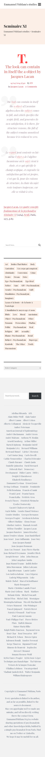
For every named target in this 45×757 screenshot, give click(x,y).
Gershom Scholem (30, 518)
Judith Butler (32, 563)
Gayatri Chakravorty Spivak (21, 507)
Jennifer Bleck (34, 553)
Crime (33, 273)
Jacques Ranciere (14, 532)
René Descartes (25, 633)
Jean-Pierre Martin (30, 549)
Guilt (31, 289)
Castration (9, 268)
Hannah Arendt (30, 525)
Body (32, 264)
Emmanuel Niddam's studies (20, 4)
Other (31, 318)
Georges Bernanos (29, 514)
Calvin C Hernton (30, 451)
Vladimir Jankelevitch (13, 672)
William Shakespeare (22, 675)
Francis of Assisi (29, 490)
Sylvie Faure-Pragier (13, 658)
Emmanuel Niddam (26, 691)
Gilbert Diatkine (15, 521)
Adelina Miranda (19, 413)
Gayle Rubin (10, 511)
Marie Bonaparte (22, 584)
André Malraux (12, 437)
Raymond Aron (33, 630)
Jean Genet (9, 539)
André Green (32, 434)
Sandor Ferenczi (30, 640)
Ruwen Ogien (31, 637)
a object (18, 106)
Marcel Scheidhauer (29, 581)
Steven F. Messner (22, 651)
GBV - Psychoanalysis (30, 285)
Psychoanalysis (20, 327)
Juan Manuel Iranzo (15, 563)
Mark (26, 591)
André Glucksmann (15, 434)
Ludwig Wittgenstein (18, 577)
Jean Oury (35, 539)
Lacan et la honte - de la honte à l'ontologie (19, 304)
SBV (16, 331)
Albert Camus (15, 420)
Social (30, 335)
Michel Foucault (29, 595)
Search (35, 395)
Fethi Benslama (14, 490)
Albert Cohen (29, 420)
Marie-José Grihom (13, 591)
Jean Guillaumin (22, 539)
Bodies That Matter (19, 264)
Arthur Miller (30, 441)
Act (6, 264)
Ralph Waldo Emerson (14, 630)
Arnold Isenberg (14, 441)
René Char (11, 633)
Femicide (24, 486)
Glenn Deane (30, 521)
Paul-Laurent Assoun (22, 616)
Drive (25, 277)
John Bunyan (32, 556)
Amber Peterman (22, 427)
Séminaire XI (10, 214)
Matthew (35, 591)
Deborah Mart (16, 469)
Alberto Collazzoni (12, 423)
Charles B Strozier (32, 458)
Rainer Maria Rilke (22, 626)
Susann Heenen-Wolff (22, 654)
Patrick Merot (30, 609)
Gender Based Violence (28, 511)
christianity (9, 273)
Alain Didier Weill (15, 416)
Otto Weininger (30, 605)
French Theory (12, 500)
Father (8, 285)
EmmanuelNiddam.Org (17, 719)
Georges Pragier (12, 518)
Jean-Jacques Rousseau (22, 546)
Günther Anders (14, 525)
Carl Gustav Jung (15, 455)
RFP (35, 633)
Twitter (19, 733)
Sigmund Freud (29, 644)
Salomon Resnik (13, 640)
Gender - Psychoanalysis (15, 289)
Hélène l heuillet (14, 528)
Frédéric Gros (28, 497)
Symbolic (9, 344)
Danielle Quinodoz (14, 465)
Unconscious (10, 348)
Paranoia (8, 323)
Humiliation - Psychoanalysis (17, 294)
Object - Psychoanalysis (15, 318)
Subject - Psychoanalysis (15, 340)
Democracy (29, 469)
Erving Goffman (11, 486)
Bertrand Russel (13, 451)
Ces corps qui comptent (27, 268)
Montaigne (34, 598)
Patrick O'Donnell (16, 612)
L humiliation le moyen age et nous (20, 310)
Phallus (32, 323)
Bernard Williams (29, 448)
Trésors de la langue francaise (22, 665)
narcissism (32, 314)
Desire (8, 277)
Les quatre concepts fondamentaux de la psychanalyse (21, 208)
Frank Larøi (14, 493)
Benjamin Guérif (30, 444)
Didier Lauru (25, 472)
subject (28, 110)
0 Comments (31, 86)
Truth (30, 344)
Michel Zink (22, 598)
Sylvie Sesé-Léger (32, 658)
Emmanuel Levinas (15, 483)
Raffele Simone (25, 623)
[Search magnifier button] (39, 245)
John (22, 556)
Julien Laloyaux (30, 567)
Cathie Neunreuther (13, 458)
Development (12, 472)
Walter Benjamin (32, 672)
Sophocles (31, 647)
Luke (32, 577)
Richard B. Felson (15, 637)
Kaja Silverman (15, 570)
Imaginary (9, 298)
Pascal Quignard (14, 609)
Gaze (16, 285)
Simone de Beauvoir (16, 647)
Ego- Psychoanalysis (13, 281)
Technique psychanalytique (16, 661)
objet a (20, 156)
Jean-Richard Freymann (15, 553)
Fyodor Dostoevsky (22, 504)
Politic (7, 327)
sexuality (25, 331)
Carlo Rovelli (30, 455)
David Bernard (31, 465)
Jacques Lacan (17, 86)
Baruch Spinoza (13, 444)
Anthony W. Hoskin (29, 437)
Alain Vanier (30, 416)
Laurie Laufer (29, 570)
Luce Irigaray (32, 574)
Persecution (21, 323)
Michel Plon (9, 598)
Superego (33, 340)
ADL (30, 413)
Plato (14, 623)
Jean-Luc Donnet (12, 549)
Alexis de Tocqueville (31, 423)
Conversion (22, 273)
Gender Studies (13, 514)
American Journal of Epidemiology (22, 430)
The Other (20, 344)
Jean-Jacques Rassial (22, 542)
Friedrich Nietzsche (30, 500)
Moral (22, 314)
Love (15, 314)
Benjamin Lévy (13, 448)
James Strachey (30, 532)
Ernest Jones (31, 483)
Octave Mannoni (14, 605)
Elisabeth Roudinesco (22, 479)
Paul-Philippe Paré (15, 619)
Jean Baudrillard (32, 535)
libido (7, 314)
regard (12, 152)
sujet (27, 161)
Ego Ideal (30, 281)
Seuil (26, 214)
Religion (8, 331)
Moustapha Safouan (13, 602)
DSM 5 (35, 472)
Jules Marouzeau (14, 567)
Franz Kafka (14, 497)
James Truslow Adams (14, 535)
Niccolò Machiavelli (32, 602)
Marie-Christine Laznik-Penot (22, 588)
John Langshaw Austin (22, 560)
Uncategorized (31, 668)
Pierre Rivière (31, 619)
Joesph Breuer (12, 556)
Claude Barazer (15, 462)
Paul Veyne (31, 612)
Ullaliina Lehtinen (14, 668)
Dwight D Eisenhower (22, 476)
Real (31, 327)
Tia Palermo (35, 661)
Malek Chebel (12, 581)
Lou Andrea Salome (15, 574)
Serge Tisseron (14, 644)
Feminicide (35, 486)
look (14, 101)
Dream (17, 277)
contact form (27, 715)
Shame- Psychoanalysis (15, 335)
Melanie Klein (14, 595)
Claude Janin (30, 462)
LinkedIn (30, 733)
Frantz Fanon (28, 493)
